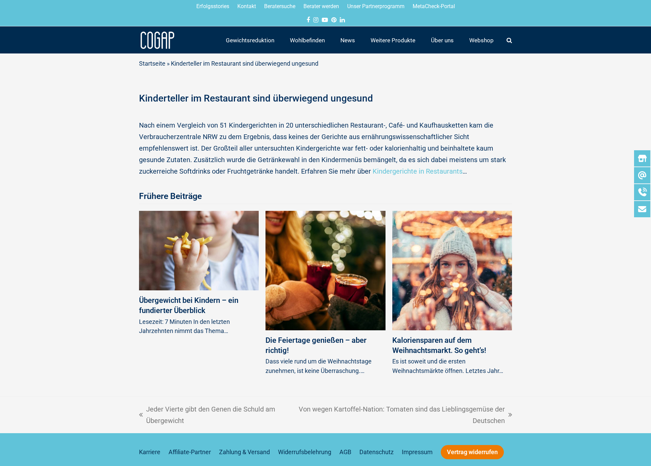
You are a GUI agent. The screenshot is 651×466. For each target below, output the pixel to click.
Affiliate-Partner (190, 452)
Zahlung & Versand (244, 452)
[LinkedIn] (342, 19)
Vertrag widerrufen (472, 452)
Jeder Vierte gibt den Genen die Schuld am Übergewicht (207, 414)
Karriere (149, 452)
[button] (509, 39)
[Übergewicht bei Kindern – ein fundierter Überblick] (199, 250)
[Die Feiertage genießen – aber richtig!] (325, 270)
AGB (345, 452)
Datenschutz (376, 452)
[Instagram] (315, 19)
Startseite (152, 63)
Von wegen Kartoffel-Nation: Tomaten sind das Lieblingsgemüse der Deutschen (401, 414)
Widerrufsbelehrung (304, 452)
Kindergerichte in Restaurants (417, 171)
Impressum (417, 452)
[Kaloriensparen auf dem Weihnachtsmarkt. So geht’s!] (452, 270)
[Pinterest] (333, 19)
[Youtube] (325, 19)
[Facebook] (308, 19)
